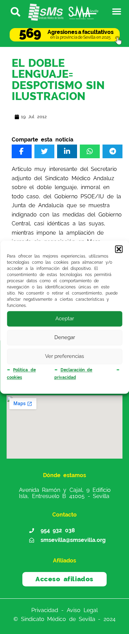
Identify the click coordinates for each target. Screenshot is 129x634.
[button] (118, 249)
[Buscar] (12, 11)
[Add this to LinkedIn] (67, 151)
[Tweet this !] (44, 151)
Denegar (64, 337)
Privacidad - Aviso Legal (64, 610)
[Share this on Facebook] (22, 151)
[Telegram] (112, 151)
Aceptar (64, 318)
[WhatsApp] (90, 151)
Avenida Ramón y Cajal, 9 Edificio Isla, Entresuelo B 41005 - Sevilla (65, 492)
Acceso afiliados (64, 579)
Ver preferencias (64, 356)
